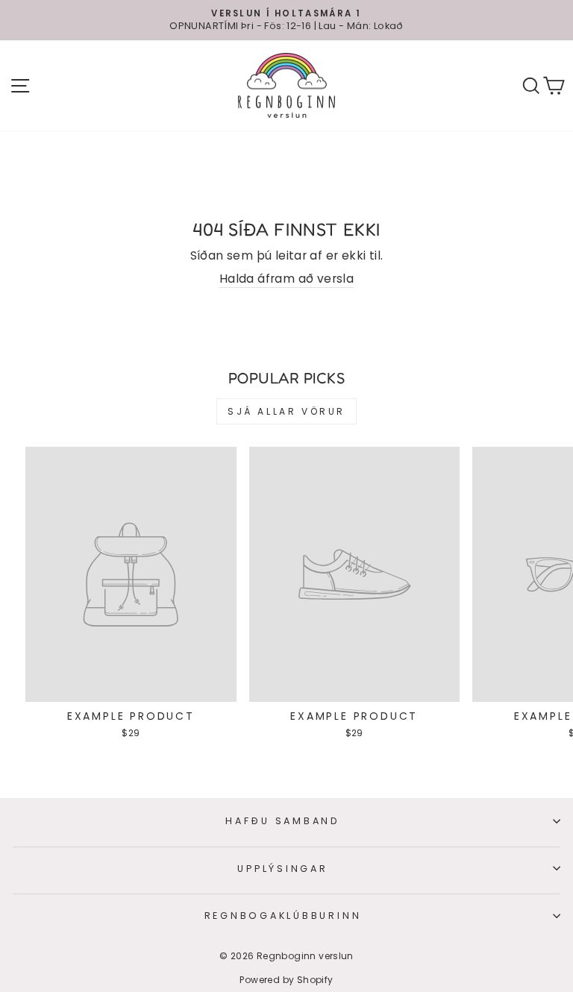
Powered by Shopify (286, 979)
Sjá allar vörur (286, 411)
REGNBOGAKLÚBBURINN (283, 915)
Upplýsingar (282, 868)
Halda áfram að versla (286, 278)
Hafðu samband (282, 820)
